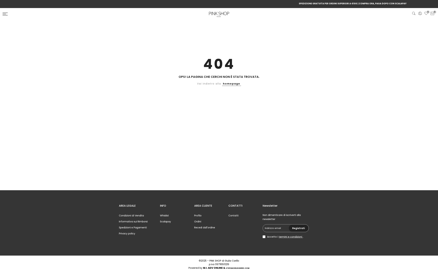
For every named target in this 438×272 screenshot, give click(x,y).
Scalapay (165, 221)
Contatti (233, 215)
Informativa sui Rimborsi (133, 221)
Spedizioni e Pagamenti (133, 227)
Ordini (197, 221)
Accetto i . (285, 236)
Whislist (164, 215)
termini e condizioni (291, 236)
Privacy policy (127, 233)
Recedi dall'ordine (204, 227)
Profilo (198, 215)
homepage (231, 83)
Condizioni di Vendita (131, 215)
